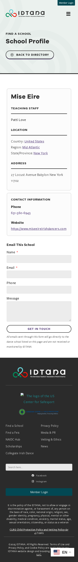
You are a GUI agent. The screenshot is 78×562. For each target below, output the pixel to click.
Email (11, 268)
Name (11, 252)
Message (13, 298)
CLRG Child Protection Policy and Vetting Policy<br (39, 529)
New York (41, 153)
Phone (11, 283)
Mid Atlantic (31, 147)
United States (34, 141)
